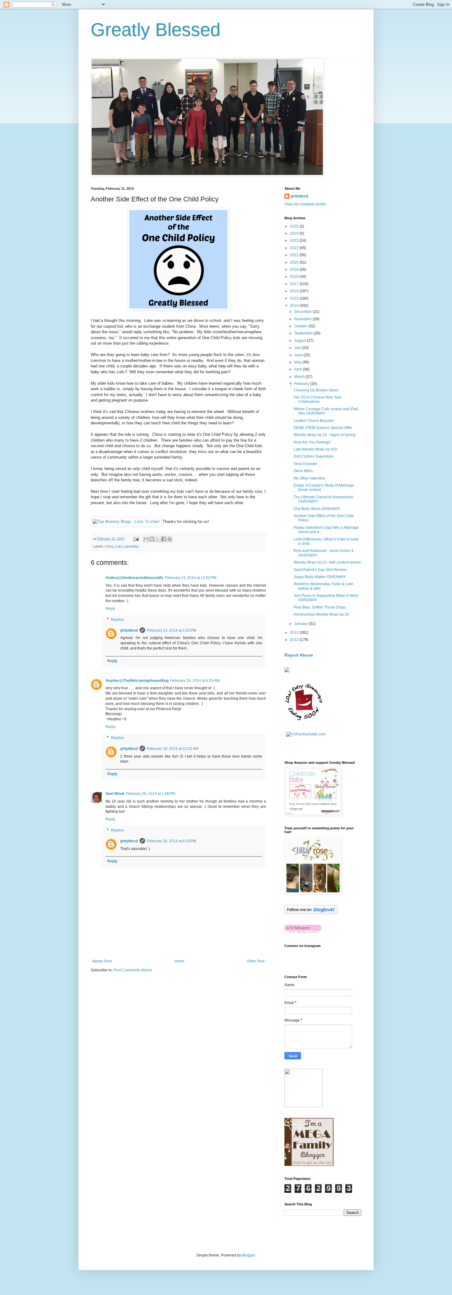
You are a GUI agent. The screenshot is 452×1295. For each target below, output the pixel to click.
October (301, 326)
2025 (294, 226)
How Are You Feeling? (312, 442)
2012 (294, 639)
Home (179, 961)
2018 (294, 276)
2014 (294, 305)
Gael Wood (114, 793)
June (298, 355)
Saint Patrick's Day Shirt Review (320, 570)
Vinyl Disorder (305, 464)
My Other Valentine (309, 478)
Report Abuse (298, 655)
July (298, 348)
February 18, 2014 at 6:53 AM (195, 680)
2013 (294, 632)
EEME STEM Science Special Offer (323, 428)
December (303, 312)
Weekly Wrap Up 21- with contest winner (327, 562)
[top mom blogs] (126, 521)
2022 (294, 248)
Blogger (248, 1255)
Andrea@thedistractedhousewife (134, 578)
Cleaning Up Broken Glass (316, 390)
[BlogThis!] (152, 539)
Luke (119, 546)
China (109, 546)
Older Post (255, 961)
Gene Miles (303, 471)
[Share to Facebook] (164, 539)
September (304, 333)
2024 (294, 233)
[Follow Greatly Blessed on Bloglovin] (311, 913)
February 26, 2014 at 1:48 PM (150, 793)
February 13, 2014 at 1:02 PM (171, 630)
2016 (294, 291)
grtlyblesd (129, 630)
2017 (294, 284)
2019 (294, 269)
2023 (294, 240)
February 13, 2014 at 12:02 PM (190, 578)
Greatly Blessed (155, 29)
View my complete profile (305, 204)
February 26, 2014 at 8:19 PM (171, 841)
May (298, 362)
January (301, 623)
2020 (294, 262)
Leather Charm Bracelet (314, 421)
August (300, 340)
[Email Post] (136, 538)
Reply (110, 608)
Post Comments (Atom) (132, 970)
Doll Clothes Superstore (314, 456)
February (302, 384)
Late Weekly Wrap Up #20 (315, 449)
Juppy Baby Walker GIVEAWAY (320, 577)
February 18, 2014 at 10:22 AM (172, 749)
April (298, 369)
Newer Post (102, 961)
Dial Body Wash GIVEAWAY (317, 509)
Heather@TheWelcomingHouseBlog (137, 680)
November (303, 319)
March (300, 376)
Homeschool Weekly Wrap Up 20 (321, 614)
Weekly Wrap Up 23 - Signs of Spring (324, 435)
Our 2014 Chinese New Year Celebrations (318, 399)
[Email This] (146, 539)
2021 (294, 255)
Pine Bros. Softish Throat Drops (320, 607)
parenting (131, 546)
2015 (294, 298)
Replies (117, 619)
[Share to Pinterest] (169, 539)
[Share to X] (158, 539)
